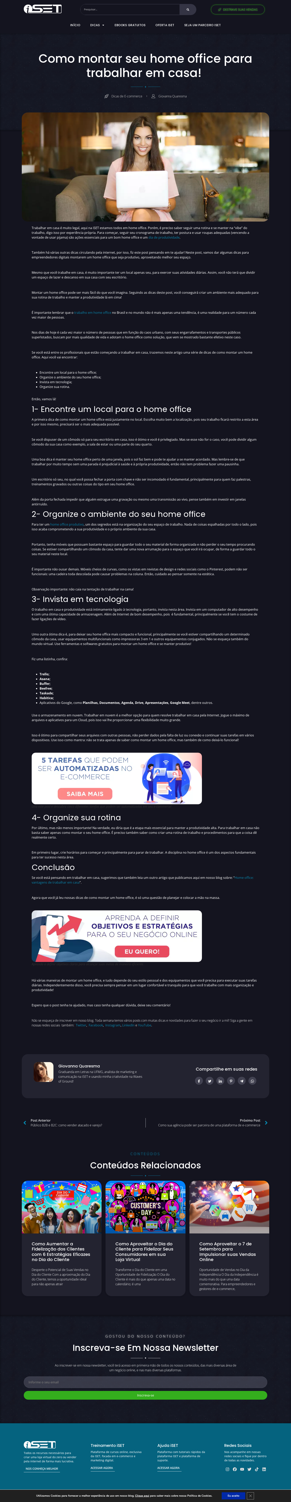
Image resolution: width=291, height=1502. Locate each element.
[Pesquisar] (188, 9)
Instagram (113, 1025)
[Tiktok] (257, 1469)
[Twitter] (249, 1469)
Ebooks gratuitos (130, 25)
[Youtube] (242, 1469)
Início (75, 25)
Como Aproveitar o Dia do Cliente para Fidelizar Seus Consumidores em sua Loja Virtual (144, 1252)
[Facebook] (235, 1469)
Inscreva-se (145, 1395)
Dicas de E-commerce (126, 96)
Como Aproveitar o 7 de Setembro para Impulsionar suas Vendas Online (227, 1252)
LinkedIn (128, 1025)
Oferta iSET (164, 25)
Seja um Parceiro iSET (202, 25)
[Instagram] (227, 1469)
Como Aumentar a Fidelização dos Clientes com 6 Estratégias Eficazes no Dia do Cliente (61, 1252)
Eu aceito (233, 1496)
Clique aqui (142, 1496)
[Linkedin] (264, 1469)
